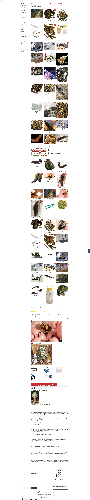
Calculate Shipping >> (61, 3)
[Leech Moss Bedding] (62, 204)
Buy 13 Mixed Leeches (62, 82)
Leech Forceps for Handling (37, 36)
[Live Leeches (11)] (37, 46)
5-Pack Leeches (62, 242)
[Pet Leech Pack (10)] (37, 290)
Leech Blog (22, 39)
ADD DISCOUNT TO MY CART (55, 153)
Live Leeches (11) (37, 51)
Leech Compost (23, 38)
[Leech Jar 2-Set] (62, 29)
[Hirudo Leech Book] (49, 255)
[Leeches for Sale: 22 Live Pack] (37, 13)
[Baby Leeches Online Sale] (49, 177)
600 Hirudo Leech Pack (62, 118)
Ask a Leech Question (24, 19)
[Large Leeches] (49, 165)
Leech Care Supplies (24, 17)
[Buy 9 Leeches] (62, 46)
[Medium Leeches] (37, 162)
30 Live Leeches (62, 22)
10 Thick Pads (36, 111)
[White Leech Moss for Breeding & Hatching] (62, 59)
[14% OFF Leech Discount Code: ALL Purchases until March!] (37, 138)
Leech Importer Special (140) (36, 92)
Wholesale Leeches (23, 12)
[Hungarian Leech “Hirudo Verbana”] (37, 193)
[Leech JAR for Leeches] (49, 294)
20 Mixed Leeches (49, 250)
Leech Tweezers (49, 212)
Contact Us (22, 31)
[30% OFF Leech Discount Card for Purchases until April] (49, 125)
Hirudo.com (22, 24)
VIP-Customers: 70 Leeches (37, 62)
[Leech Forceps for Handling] (37, 30)
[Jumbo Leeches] (37, 178)
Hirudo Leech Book (49, 258)
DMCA (22, 43)
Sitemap (22, 46)
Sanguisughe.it (23, 26)
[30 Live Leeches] (62, 15)
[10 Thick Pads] (37, 106)
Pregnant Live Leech (62, 230)
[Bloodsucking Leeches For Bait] (62, 278)
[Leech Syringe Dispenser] (62, 92)
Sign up (34, 3)
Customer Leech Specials (24, 15)
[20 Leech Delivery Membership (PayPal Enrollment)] (49, 109)
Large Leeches (49, 171)
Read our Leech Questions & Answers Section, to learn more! (44, 494)
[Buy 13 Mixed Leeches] (62, 74)
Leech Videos (23, 27)
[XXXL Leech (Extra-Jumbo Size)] (37, 208)
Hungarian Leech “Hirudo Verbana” (37, 198)
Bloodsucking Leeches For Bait (62, 283)
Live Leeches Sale (23, 5)
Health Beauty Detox (23, 36)
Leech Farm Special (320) (49, 92)
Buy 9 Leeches (62, 50)
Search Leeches (23, 41)
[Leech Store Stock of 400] (37, 125)
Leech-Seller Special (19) (49, 61)
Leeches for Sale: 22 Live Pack (36, 18)
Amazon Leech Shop (23, 34)
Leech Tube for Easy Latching (49, 50)
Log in (31, 3)
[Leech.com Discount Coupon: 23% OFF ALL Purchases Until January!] (62, 137)
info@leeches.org (65, 449)
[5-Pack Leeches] (62, 238)
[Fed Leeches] (62, 290)
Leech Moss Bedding (62, 209)
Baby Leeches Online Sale (49, 181)
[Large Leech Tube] (49, 73)
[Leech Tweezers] (49, 206)
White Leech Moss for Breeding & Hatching (62, 65)
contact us (60, 429)
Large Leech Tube (49, 79)
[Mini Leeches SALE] (62, 193)
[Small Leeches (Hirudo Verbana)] (62, 165)
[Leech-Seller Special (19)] (49, 57)
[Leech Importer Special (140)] (37, 88)
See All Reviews (44, 309)
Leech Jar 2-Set (62, 34)
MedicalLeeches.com (24, 22)
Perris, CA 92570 (55, 494)
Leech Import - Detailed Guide (62, 128)
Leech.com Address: (55, 492)
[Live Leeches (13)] (37, 71)
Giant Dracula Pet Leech (62, 187)
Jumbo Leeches (37, 184)
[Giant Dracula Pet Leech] (62, 180)
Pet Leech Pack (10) (36, 295)
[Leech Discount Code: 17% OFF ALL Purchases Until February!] (49, 139)
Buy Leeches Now (34, 473)
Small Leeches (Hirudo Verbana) (62, 171)
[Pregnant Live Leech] (62, 224)
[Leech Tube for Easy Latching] (49, 46)
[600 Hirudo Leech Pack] (62, 110)
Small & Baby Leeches (24, 7)
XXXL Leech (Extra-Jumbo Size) (37, 217)
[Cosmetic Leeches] (49, 276)
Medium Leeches (37, 165)
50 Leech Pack (49, 19)
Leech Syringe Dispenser (62, 100)
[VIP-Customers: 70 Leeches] (37, 57)
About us (22, 29)
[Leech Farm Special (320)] (49, 88)
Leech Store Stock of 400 (37, 130)
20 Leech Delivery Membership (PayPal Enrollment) (49, 117)
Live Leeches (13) (37, 75)
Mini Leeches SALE (62, 198)
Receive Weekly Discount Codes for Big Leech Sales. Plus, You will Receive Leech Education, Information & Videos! (29, 486)
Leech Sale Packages (24, 10)
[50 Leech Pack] (49, 14)
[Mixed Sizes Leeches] (37, 255)
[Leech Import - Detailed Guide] (62, 124)
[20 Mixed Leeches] (49, 32)
